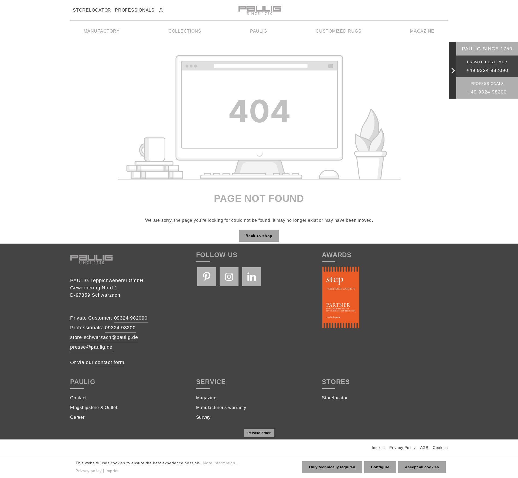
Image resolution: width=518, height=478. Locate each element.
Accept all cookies (422, 467)
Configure (380, 467)
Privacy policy (89, 471)
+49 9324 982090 (487, 70)
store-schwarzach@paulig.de (104, 337)
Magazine (206, 398)
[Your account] (161, 10)
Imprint (378, 447)
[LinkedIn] (251, 276)
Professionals (135, 10)
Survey (203, 417)
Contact (78, 398)
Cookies (440, 447)
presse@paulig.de (91, 347)
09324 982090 (131, 318)
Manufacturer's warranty (221, 407)
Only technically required (332, 467)
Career (77, 417)
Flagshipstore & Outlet (93, 407)
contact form (109, 362)
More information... (221, 463)
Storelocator (92, 10)
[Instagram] (229, 276)
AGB (424, 447)
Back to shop (259, 236)
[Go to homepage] (259, 10)
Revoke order (259, 433)
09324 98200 (120, 327)
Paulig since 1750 (487, 48)
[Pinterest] (206, 276)
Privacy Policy (402, 447)
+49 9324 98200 (487, 92)
